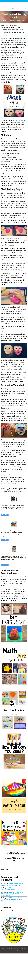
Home (4, 20)
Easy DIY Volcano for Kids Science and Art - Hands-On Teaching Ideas (12, 893)
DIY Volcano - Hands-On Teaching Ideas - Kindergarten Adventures (12, 899)
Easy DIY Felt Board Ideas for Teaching (14, 853)
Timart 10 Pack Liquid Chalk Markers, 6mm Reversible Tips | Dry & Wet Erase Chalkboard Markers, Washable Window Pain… (13, 507)
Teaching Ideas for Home (18, 29)
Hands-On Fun (10, 29)
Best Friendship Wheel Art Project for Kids (14, 859)
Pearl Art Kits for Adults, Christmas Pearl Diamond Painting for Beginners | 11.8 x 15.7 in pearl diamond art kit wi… (13, 558)
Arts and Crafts (4, 29)
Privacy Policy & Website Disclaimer (13, 948)
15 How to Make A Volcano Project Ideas (11, 888)
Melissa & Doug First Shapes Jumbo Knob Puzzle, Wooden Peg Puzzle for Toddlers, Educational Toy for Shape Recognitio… (12, 532)
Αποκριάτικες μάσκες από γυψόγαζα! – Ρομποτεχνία (12, 884)
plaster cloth (20, 40)
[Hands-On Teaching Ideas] (14, 4)
